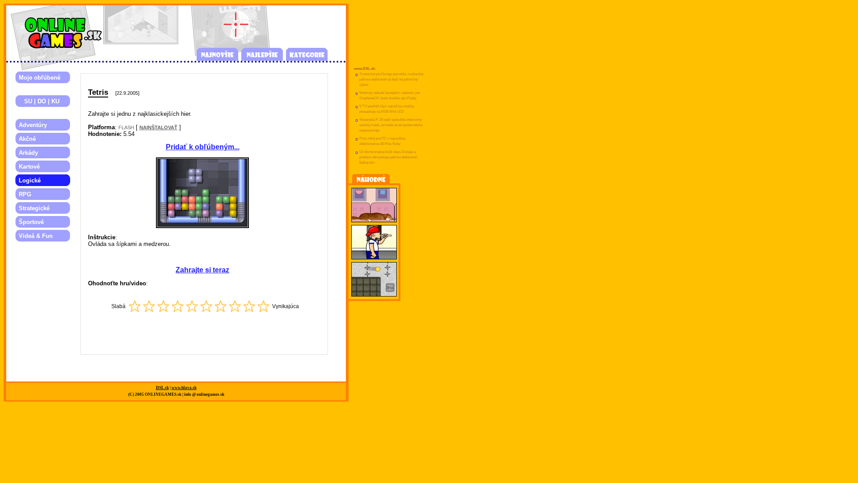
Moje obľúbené (39, 77)
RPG (25, 194)
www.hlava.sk (184, 388)
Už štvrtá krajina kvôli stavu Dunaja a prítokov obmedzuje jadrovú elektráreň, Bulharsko (388, 157)
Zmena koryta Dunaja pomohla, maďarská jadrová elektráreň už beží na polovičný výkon (391, 79)
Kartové (29, 166)
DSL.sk (162, 388)
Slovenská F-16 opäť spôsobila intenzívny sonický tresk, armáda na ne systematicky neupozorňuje (391, 125)
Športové (31, 222)
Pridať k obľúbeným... (203, 147)
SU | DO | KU (39, 101)
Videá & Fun (36, 236)
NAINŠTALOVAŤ (158, 127)
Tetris (98, 92)
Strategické (34, 208)
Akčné (27, 139)
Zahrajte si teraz (202, 270)
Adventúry (33, 125)
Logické (30, 180)
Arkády (28, 152)
